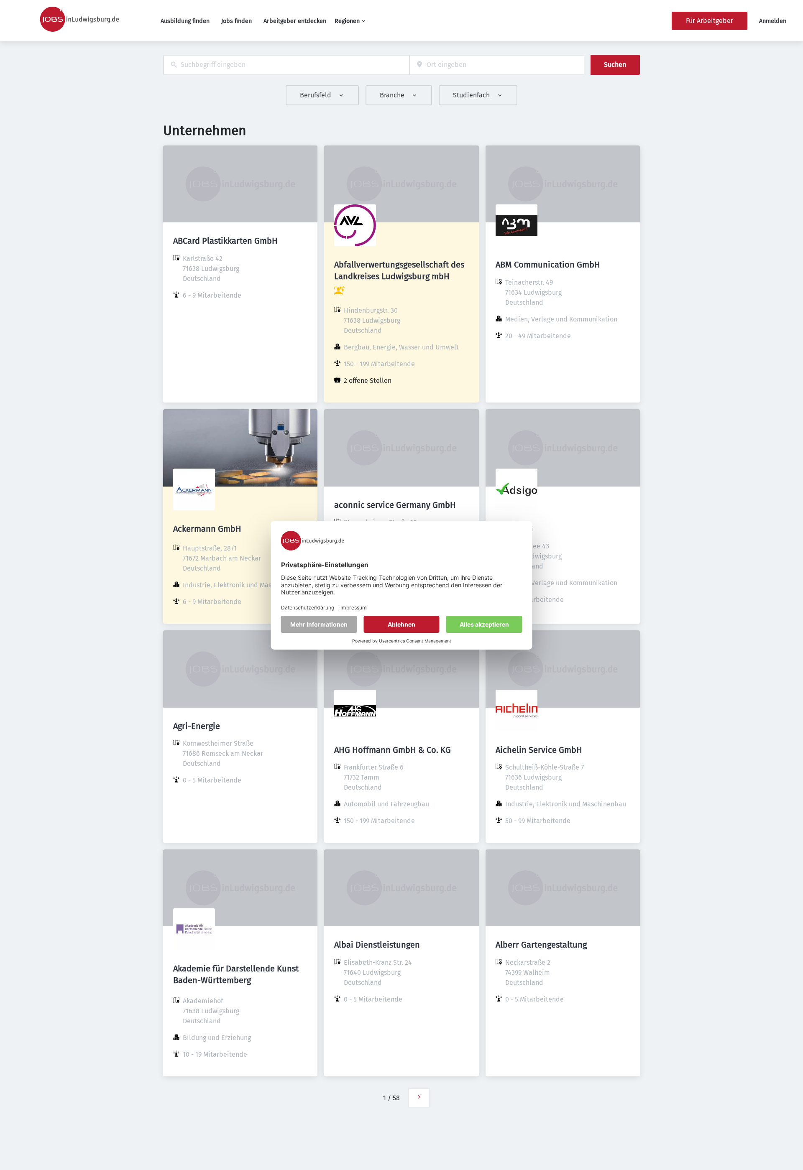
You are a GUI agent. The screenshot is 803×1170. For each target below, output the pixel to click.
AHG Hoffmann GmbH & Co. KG (392, 750)
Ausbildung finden (185, 21)
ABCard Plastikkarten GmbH (225, 241)
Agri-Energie (196, 726)
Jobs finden (236, 21)
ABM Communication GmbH (548, 265)
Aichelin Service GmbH (539, 750)
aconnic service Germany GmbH (395, 505)
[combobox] (286, 65)
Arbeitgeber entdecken (294, 21)
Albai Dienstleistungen (377, 945)
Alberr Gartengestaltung (541, 945)
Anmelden (772, 21)
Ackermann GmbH (207, 529)
